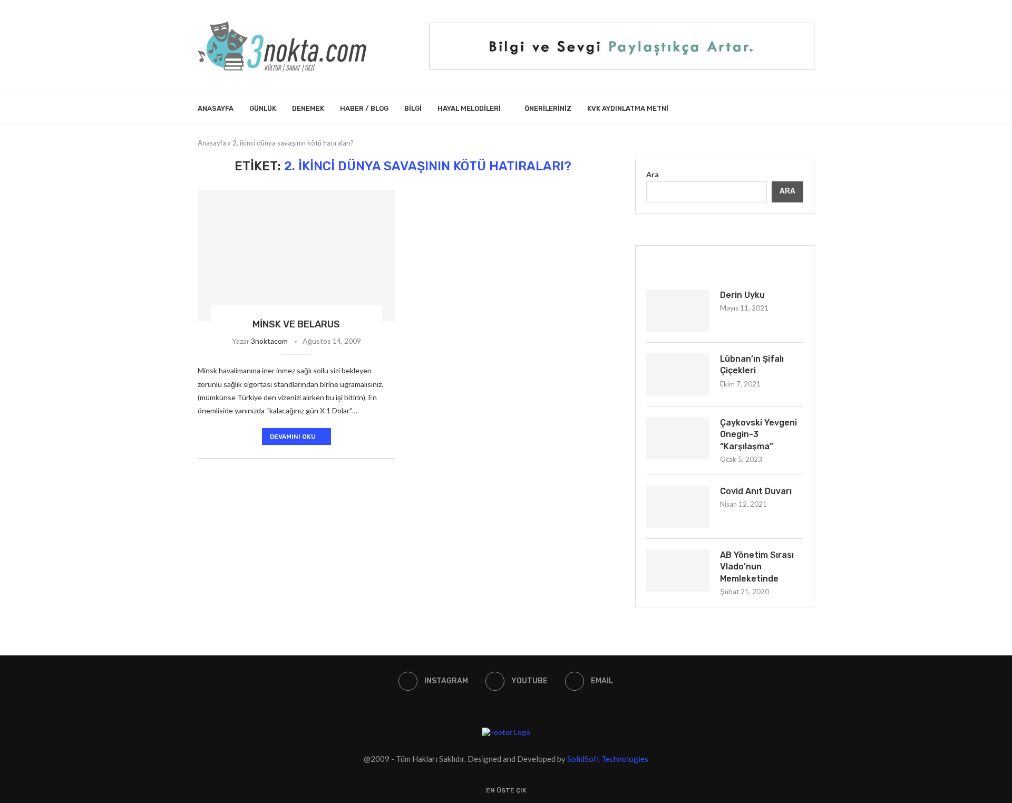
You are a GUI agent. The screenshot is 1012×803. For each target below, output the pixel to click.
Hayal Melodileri (469, 108)
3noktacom (269, 340)
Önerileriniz (547, 108)
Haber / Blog (364, 108)
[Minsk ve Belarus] (296, 256)
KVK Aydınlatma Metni (627, 108)
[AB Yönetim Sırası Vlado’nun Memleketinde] (677, 570)
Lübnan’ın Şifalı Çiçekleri (752, 364)
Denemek (308, 108)
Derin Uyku (742, 295)
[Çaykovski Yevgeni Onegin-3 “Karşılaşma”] (677, 438)
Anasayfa (215, 108)
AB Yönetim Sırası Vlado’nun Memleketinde (757, 567)
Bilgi (413, 108)
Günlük (262, 108)
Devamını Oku (293, 436)
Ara (652, 174)
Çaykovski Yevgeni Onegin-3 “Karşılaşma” (758, 434)
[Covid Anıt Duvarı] (677, 507)
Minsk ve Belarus (296, 324)
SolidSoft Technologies (607, 758)
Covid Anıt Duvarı (756, 491)
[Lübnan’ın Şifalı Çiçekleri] (677, 374)
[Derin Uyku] (677, 310)
